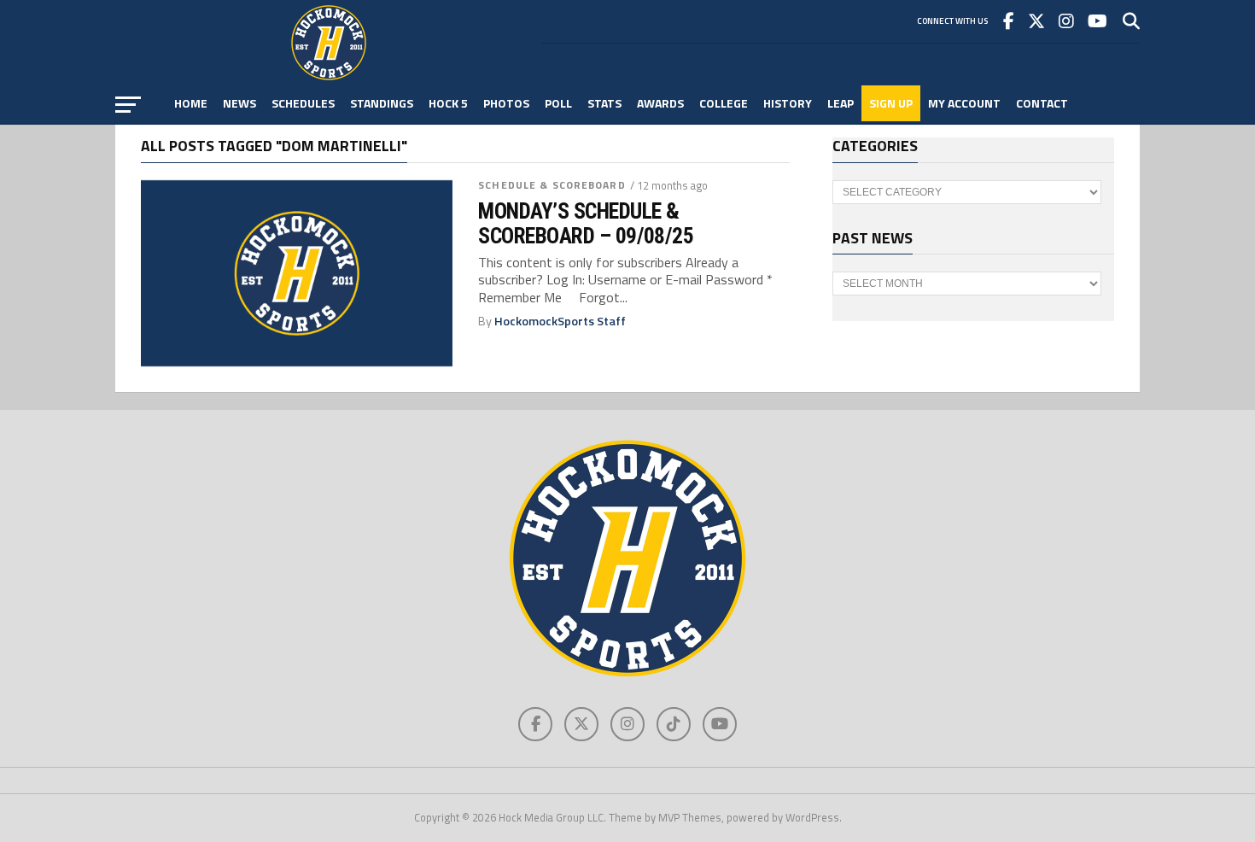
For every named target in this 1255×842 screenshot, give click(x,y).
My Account (964, 103)
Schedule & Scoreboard (552, 185)
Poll (558, 103)
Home (190, 103)
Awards (660, 103)
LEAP (840, 103)
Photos (506, 103)
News (239, 103)
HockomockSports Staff (560, 321)
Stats (604, 103)
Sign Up (891, 103)
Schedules (303, 103)
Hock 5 (448, 103)
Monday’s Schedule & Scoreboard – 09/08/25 (585, 223)
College (723, 103)
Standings (381, 103)
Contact (1042, 103)
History (787, 103)
